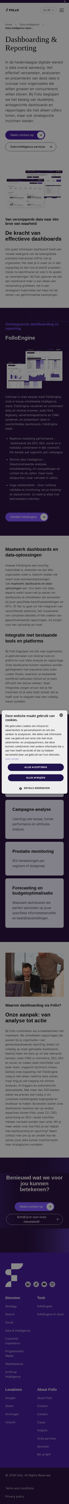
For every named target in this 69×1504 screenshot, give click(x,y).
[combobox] (61, 715)
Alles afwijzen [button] (35, 777)
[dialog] (34, 752)
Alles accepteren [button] (35, 767)
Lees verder (12, 759)
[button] (34, 788)
